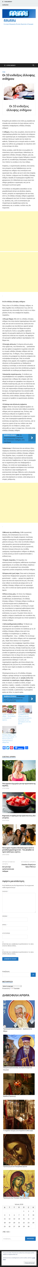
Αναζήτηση (6, 971)
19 (9, 1222)
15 (24, 1219)
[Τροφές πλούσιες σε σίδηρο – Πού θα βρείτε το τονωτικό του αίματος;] (9, 709)
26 (9, 1226)
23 (28, 1222)
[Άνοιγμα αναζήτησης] (33, 65)
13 (14, 1219)
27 (14, 1226)
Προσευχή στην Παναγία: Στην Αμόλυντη (16, 1198)
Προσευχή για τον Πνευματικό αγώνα (15, 1166)
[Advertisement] (19, 45)
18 (5, 1222)
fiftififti (10, 20)
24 (33, 1222)
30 (28, 1226)
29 (24, 1226)
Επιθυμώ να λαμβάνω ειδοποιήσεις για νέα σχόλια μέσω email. (18, 945)
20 (14, 1222)
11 (5, 1219)
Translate (16, 988)
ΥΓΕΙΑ (3, 72)
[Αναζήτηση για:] (19, 1239)
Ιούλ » (8, 1232)
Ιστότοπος (6, 933)
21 (19, 1222)
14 (19, 1219)
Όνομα (5, 916)
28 (19, 1226)
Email (4, 924)
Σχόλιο (5, 891)
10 (33, 1215)
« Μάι (4, 1232)
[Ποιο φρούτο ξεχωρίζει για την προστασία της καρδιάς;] (19, 771)
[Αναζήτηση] (33, 975)
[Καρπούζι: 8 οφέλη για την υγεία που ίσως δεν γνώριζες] (19, 803)
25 (5, 1226)
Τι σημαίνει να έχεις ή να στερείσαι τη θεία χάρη (18, 1130)
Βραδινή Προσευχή (9, 1096)
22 (24, 1222)
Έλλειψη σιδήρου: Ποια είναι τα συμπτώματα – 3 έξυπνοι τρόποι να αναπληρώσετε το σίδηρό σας (9, 738)
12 (9, 1219)
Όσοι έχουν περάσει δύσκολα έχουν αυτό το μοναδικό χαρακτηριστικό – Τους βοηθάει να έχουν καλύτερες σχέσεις (18, 850)
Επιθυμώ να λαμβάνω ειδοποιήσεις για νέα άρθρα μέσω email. (18, 953)
